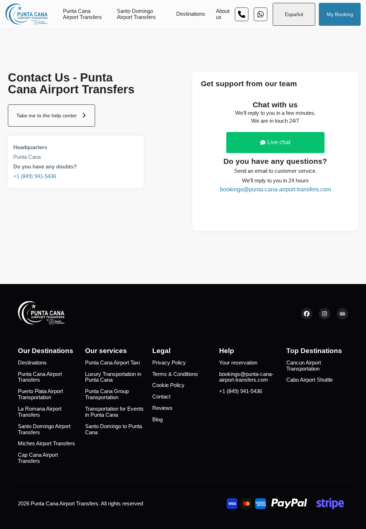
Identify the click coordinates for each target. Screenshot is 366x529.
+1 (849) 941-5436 (34, 176)
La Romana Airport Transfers (39, 412)
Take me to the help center (46, 115)
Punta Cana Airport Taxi (112, 363)
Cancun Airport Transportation (303, 366)
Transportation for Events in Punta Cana (114, 412)
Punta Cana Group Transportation (107, 394)
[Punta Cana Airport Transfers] (26, 14)
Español (294, 14)
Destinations (190, 14)
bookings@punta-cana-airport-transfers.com (275, 189)
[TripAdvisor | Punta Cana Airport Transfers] (342, 313)
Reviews (162, 408)
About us (222, 14)
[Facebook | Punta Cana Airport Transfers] (306, 313)
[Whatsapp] (241, 14)
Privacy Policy (169, 363)
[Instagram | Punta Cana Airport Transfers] (324, 313)
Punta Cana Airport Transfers (82, 14)
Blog (157, 419)
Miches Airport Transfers (46, 443)
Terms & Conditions (175, 374)
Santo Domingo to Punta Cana (113, 429)
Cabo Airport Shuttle (309, 380)
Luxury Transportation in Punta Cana (113, 377)
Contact (161, 397)
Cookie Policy (168, 385)
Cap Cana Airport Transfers (38, 458)
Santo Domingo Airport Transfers (136, 14)
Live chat (278, 142)
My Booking (340, 14)
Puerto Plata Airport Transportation (40, 394)
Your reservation (238, 363)
